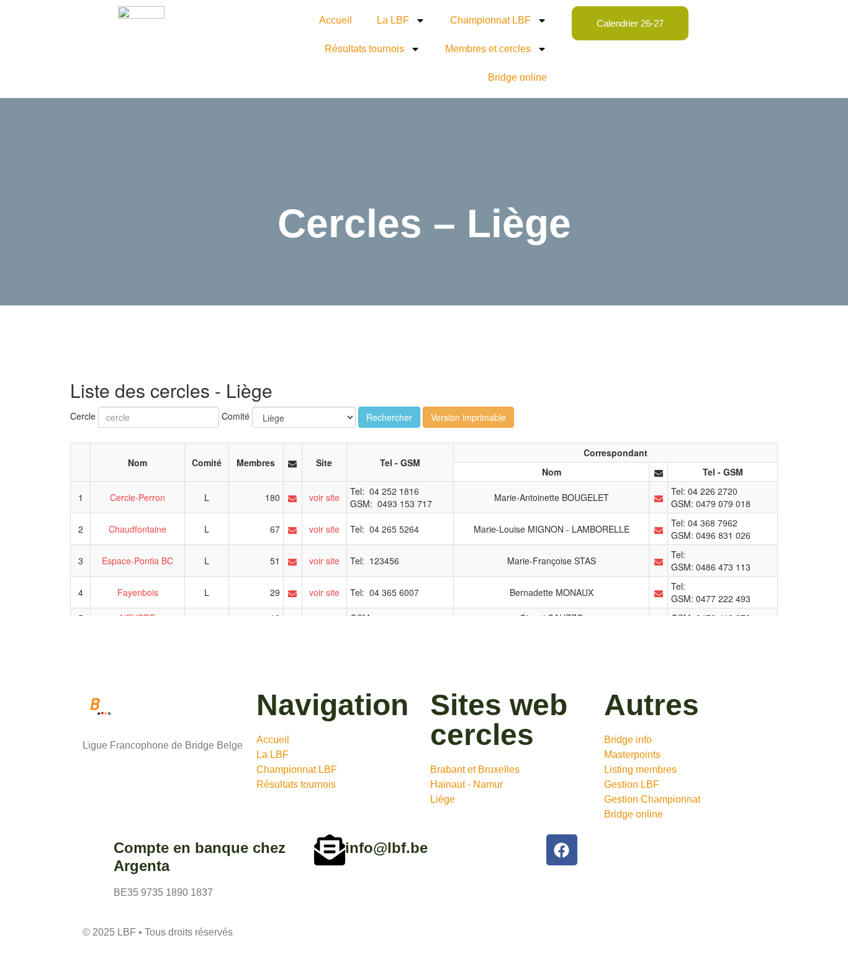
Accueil (335, 20)
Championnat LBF (490, 20)
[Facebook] (561, 849)
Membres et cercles (488, 48)
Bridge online (517, 77)
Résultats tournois (364, 48)
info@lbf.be (386, 847)
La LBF (393, 20)
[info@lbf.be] (329, 849)
